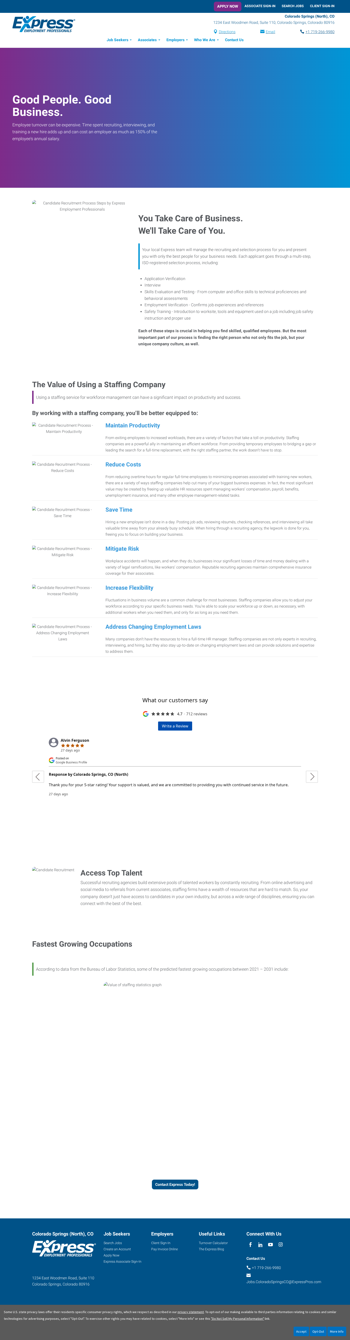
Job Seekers (117, 40)
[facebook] (250, 1244)
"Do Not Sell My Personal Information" (237, 1318)
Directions (227, 32)
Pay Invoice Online (164, 1249)
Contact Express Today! (175, 1184)
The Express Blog (211, 1249)
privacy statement (191, 1312)
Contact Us (234, 40)
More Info (337, 1331)
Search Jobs (293, 6)
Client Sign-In (322, 6)
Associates (147, 40)
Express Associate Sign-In (122, 1261)
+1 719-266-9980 (320, 32)
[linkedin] (260, 1244)
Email (270, 32)
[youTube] (271, 1244)
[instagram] (281, 1244)
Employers (175, 40)
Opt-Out (318, 1331)
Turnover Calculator (213, 1243)
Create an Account (117, 1249)
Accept (301, 1331)
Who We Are (204, 40)
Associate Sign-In (260, 6)
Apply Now (227, 6)
